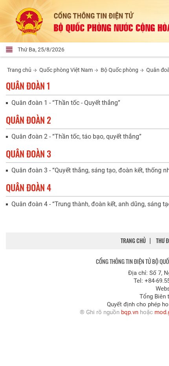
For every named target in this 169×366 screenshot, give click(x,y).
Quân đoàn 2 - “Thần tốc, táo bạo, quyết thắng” (76, 136)
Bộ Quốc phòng (119, 70)
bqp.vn (129, 312)
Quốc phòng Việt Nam (66, 70)
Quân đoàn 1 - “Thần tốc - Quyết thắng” (65, 102)
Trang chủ (19, 70)
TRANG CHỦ (133, 240)
